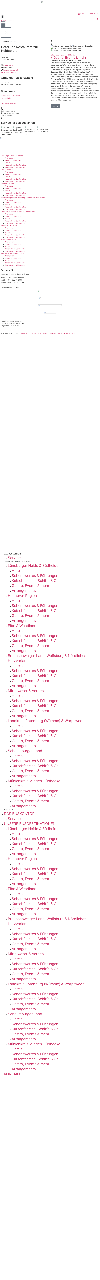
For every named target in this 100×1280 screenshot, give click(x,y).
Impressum (25, 333)
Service (14, 558)
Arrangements (10, 158)
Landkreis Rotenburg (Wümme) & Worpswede (18, 212)
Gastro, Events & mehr (13, 160)
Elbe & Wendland (7, 170)
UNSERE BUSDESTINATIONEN (18, 561)
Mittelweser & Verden (9, 226)
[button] (2, 16)
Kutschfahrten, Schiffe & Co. (15, 165)
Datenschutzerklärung (40, 333)
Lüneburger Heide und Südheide (63, 55)
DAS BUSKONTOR (12, 554)
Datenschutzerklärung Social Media (62, 333)
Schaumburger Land (8, 239)
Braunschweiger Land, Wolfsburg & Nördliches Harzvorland (23, 198)
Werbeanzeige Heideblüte (10, 96)
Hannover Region (7, 184)
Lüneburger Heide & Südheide (12, 156)
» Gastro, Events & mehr (68, 57)
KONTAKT (8, 809)
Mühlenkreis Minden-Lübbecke (12, 253)
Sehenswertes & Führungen (15, 167)
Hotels (7, 163)
